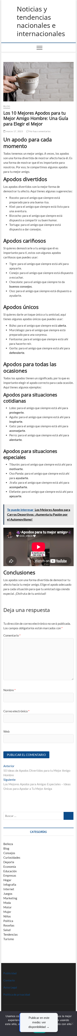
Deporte (8, 862)
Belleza (8, 844)
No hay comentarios (40, 131)
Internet (8, 889)
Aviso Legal (10, 987)
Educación (10, 871)
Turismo (8, 939)
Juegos (7, 893)
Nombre (9, 690)
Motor (7, 907)
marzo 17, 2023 (14, 131)
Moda (7, 902)
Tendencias (10, 934)
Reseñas (8, 925)
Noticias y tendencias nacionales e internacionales (41, 21)
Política (8, 921)
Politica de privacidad (16, 994)
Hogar (7, 880)
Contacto (9, 980)
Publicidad (10, 973)
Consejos (9, 853)
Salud (6, 930)
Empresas (9, 875)
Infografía (9, 884)
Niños (7, 916)
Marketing (10, 898)
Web (6, 731)
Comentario (12, 635)
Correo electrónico (16, 711)
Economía (9, 866)
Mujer (7, 912)
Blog (6, 106)
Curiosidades (11, 857)
